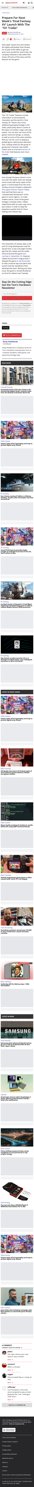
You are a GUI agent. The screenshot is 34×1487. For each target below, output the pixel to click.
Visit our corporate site (16, 1424)
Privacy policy (6, 1446)
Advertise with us (7, 1458)
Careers (4, 1471)
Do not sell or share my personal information (16, 1475)
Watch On (6, 172)
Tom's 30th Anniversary (19, 7)
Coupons (5, 1466)
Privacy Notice (27, 305)
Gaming (5, 328)
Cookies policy (6, 1450)
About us (5, 1462)
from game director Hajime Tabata (15, 189)
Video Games (6, 13)
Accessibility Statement (9, 1454)
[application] (17, 225)
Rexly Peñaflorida (15, 32)
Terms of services (24, 303)
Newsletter (28, 39)
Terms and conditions (9, 1437)
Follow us (18, 39)
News (4, 33)
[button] (32, 3)
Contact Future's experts (10, 1442)
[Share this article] (3, 39)
